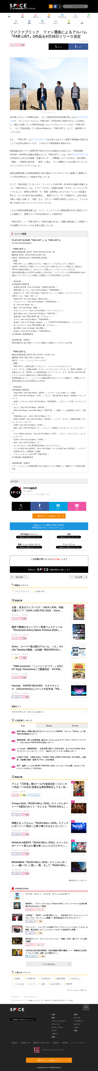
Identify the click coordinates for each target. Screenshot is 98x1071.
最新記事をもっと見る (76, 880)
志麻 (43, 984)
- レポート (76, 1024)
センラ (32, 984)
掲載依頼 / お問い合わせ (41, 1042)
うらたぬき (19, 984)
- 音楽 (53, 1014)
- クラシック (55, 1024)
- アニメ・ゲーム (57, 1027)
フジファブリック (39, 139)
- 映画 (53, 1037)
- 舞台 (53, 1017)
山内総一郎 (39, 591)
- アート (54, 1030)
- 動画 (75, 1014)
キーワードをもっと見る (75, 990)
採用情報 (56, 1042)
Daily (23, 725)
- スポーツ (54, 1033)
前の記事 (19, 577)
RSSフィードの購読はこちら (50, 516)
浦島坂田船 (60, 978)
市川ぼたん (75, 978)
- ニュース (76, 1017)
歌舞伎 (17, 978)
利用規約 (65, 1042)
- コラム (76, 1027)
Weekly (49, 725)
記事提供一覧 (25, 1042)
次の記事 (78, 577)
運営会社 (15, 1042)
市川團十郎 (30, 978)
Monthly (75, 725)
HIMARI (69, 984)
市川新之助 (45, 978)
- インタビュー (78, 1021)
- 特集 (75, 1030)
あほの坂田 (55, 984)
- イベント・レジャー (58, 1021)
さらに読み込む (49, 964)
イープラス (15, 997)
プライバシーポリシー (78, 1042)
